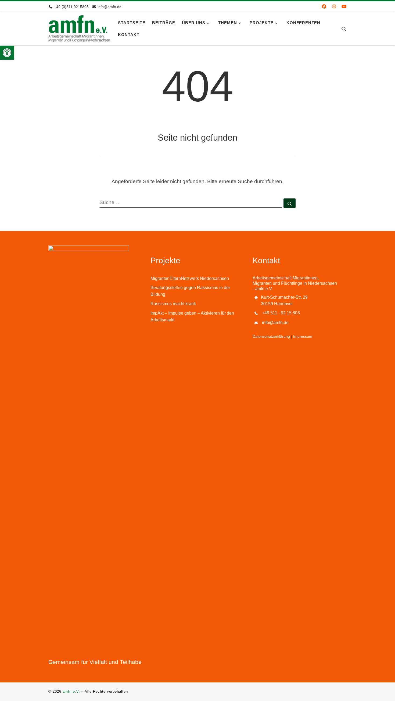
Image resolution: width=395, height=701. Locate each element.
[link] (7, 53)
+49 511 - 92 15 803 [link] (281, 313)
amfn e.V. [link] (71, 691)
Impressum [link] (302, 336)
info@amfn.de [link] (275, 322)
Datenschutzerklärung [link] (271, 336)
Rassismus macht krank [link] (173, 303)
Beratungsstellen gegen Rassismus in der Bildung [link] (190, 291)
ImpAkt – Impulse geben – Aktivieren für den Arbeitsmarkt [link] (192, 316)
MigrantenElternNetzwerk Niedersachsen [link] (189, 278)
